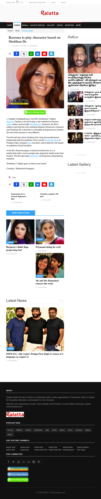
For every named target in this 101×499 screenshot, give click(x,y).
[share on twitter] (24, 54)
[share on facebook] (16, 54)
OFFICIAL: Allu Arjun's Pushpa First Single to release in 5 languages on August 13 (34, 355)
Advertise (69, 25)
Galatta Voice (25, 441)
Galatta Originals (83, 441)
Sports (62, 424)
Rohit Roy (34, 156)
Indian (9, 124)
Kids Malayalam (68, 443)
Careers (63, 2)
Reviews (79, 424)
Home (9, 25)
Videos (60, 25)
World (54, 424)
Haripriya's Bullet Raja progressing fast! (17, 248)
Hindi (17, 30)
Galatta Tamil (10, 441)
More (78, 25)
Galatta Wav (24, 443)
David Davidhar (51, 140)
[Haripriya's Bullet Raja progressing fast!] (20, 231)
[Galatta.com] (50, 12)
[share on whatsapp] (31, 54)
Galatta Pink (53, 441)
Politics (28, 424)
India (47, 424)
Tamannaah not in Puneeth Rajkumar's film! (18, 196)
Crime (70, 424)
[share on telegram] (51, 54)
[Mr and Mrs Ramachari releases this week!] (50, 265)
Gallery (51, 25)
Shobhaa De (35, 124)
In (7, 119)
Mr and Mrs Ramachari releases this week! (47, 282)
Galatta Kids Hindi (55, 443)
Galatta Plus (38, 441)
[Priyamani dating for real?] (50, 231)
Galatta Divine (68, 441)
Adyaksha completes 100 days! (49, 195)
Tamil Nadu (38, 424)
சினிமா (25, 25)
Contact (53, 2)
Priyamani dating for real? (48, 247)
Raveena (10, 122)
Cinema (17, 25)
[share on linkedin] (37, 54)
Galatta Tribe (10, 443)
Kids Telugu (81, 443)
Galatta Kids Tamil (40, 443)
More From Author (20, 213)
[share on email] (44, 54)
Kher (29, 143)
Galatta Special (37, 25)
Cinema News (27, 31)
